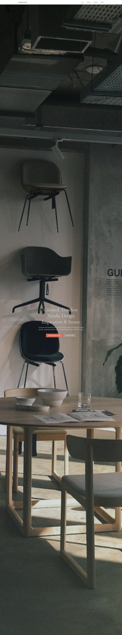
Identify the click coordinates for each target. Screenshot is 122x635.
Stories (95, 2)
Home (82, 2)
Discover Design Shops (54, 335)
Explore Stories (70, 335)
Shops (88, 2)
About (102, 2)
